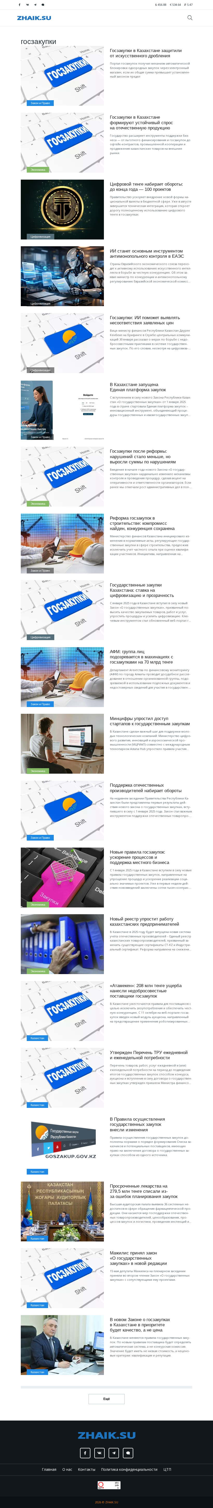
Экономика (38, 169)
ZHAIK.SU (111, 1502)
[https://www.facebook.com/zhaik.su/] (19, 4)
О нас (67, 1469)
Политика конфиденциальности (129, 1469)
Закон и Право (40, 103)
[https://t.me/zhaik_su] (35, 4)
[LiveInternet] (93, 1484)
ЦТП (167, 1469)
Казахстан (37, 1038)
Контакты (86, 1469)
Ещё (106, 1399)
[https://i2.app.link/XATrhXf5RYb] (42, 4)
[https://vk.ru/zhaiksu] (27, 4)
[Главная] (34, 18)
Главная (49, 1469)
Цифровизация (40, 236)
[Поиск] (192, 17)
